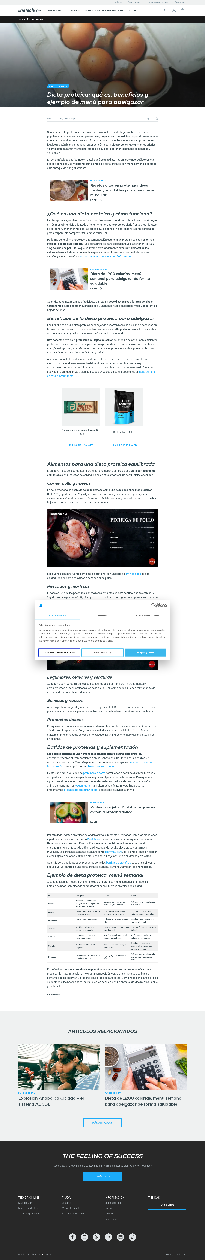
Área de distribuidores (73, 1213)
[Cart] (182, 10)
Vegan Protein (83, 785)
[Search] (165, 10)
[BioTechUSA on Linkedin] (120, 1237)
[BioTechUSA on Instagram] (84, 1237)
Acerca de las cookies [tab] (147, 615)
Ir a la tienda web (80, 445)
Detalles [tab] (102, 615)
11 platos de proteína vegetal (81, 789)
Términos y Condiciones (174, 1254)
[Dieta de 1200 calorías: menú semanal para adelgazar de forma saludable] (69, 279)
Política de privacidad (30, 1254)
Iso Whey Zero (113, 851)
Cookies (48, 1254)
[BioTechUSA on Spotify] (108, 1237)
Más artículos (102, 1123)
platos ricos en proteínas (101, 766)
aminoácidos (133, 573)
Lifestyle (109, 1213)
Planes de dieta (35, 19)
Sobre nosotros (135, 2)
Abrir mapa (167, 1205)
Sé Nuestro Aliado (71, 1208)
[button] (57, 10)
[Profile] (174, 10)
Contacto (179, 2)
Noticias (118, 2)
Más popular (25, 1202)
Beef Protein (94, 839)
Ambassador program (158, 2)
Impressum (111, 1219)
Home (21, 19)
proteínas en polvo (94, 773)
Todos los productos (29, 1213)
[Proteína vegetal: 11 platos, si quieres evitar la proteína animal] (69, 812)
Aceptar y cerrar (145, 652)
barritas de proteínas (118, 862)
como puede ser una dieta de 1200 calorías (105, 256)
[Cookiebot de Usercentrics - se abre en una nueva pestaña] (153, 605)
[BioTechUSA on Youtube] (96, 1237)
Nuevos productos (28, 1208)
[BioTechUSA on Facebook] (72, 1237)
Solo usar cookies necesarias (59, 652)
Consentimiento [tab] (57, 615)
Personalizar (100, 652)
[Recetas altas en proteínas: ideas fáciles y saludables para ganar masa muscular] (69, 190)
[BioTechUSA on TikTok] (132, 1237)
